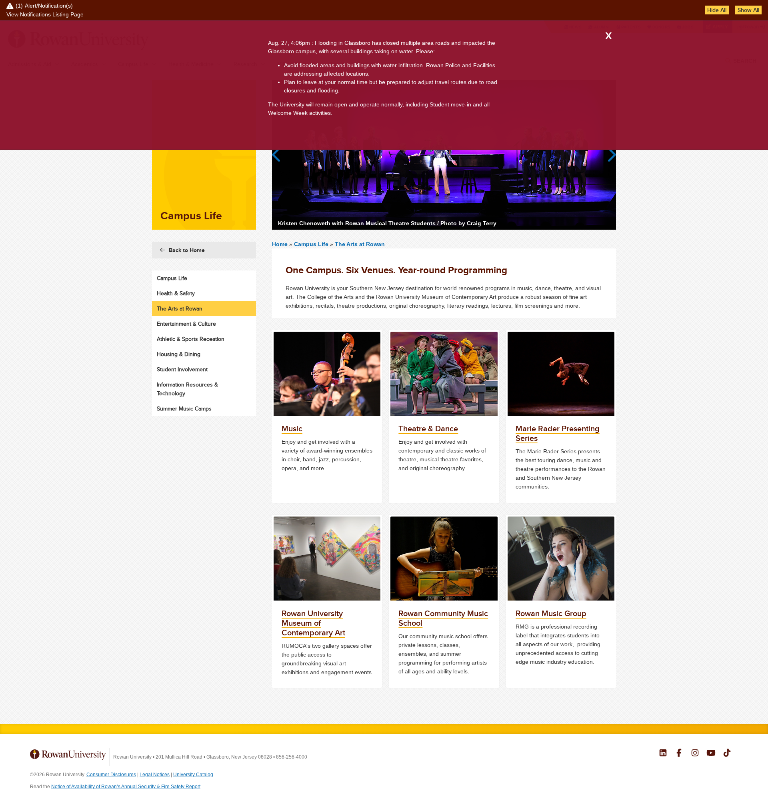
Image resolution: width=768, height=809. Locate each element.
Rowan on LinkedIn (663, 754)
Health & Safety (176, 293)
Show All (748, 10)
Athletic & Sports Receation (190, 339)
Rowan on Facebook (679, 754)
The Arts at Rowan (360, 244)
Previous (280, 155)
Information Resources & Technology (187, 388)
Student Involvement (182, 369)
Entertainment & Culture (186, 324)
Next (608, 155)
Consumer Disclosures (111, 774)
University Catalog (193, 774)
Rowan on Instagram (695, 754)
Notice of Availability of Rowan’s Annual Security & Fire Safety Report (125, 786)
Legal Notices (155, 774)
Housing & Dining (178, 354)
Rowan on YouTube (711, 754)
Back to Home (187, 250)
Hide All (716, 10)
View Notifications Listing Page (45, 14)
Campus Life (311, 244)
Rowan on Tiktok (727, 754)
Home (280, 244)
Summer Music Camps (184, 408)
